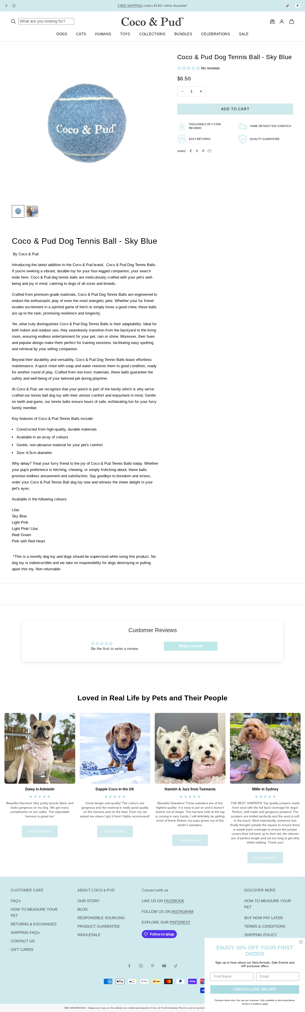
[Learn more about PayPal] (298, 6)
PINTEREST (180, 922)
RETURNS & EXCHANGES (33, 924)
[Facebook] (6, 6)
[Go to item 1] (18, 211)
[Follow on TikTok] (175, 966)
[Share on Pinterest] (203, 151)
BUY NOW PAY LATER (263, 918)
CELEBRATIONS (215, 34)
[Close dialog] (301, 942)
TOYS (125, 34)
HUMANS (103, 34)
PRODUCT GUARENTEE (98, 926)
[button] (189, 68)
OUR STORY (88, 901)
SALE (244, 34)
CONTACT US (23, 941)
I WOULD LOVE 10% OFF (255, 989)
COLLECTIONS (152, 34)
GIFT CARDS (22, 949)
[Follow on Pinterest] (152, 966)
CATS (81, 34)
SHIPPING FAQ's (25, 933)
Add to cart (235, 109)
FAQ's (16, 901)
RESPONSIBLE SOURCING (101, 918)
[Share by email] (209, 151)
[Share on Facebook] (190, 151)
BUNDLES (183, 34)
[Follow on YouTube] (164, 966)
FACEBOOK (174, 901)
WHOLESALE (88, 935)
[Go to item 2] (32, 211)
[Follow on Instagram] (141, 966)
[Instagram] (14, 6)
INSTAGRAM (182, 912)
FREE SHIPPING (130, 5)
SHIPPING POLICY (260, 935)
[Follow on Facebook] (129, 966)
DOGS (61, 34)
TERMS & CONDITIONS (264, 926)
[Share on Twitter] (197, 151)
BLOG (82, 909)
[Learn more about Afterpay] (287, 6)
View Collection (39, 831)
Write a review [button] (190, 646)
